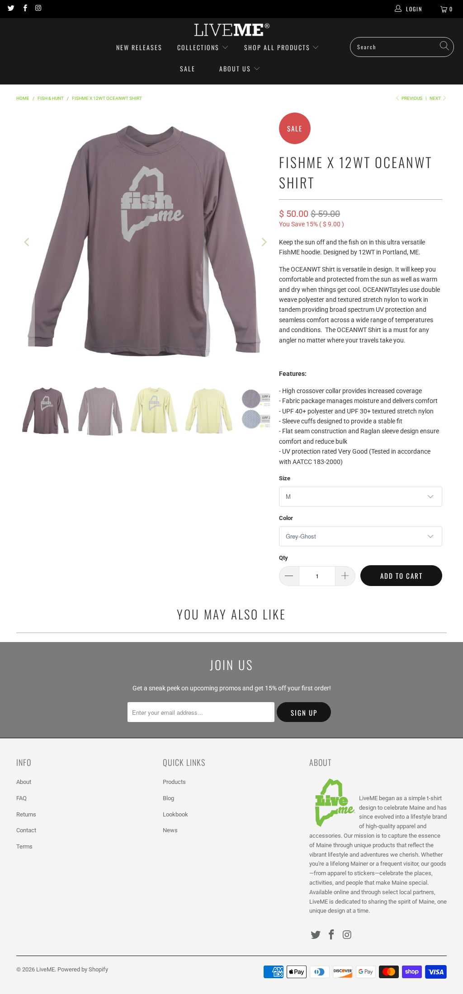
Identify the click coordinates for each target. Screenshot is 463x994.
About (23, 781)
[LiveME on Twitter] (10, 9)
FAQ (21, 798)
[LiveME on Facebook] (24, 9)
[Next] (263, 242)
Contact (26, 830)
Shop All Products (277, 47)
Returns (26, 814)
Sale (187, 68)
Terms (24, 846)
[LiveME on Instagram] (38, 9)
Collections (199, 47)
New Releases (139, 47)
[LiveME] (231, 30)
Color (286, 518)
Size (284, 478)
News (170, 830)
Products (174, 781)
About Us (235, 68)
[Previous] (27, 242)
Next (436, 98)
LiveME (45, 969)
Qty (283, 557)
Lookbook (175, 814)
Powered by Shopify (82, 969)
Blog (168, 798)
